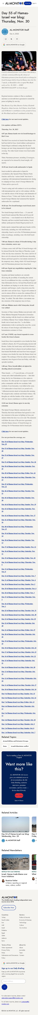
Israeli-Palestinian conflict (19, 746)
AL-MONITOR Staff (19, 29)
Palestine (4, 930)
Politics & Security (24, 917)
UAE (3, 925)
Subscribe (27, 3)
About (21, 948)
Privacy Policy (6, 950)
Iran (3, 923)
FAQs (3, 953)
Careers (21, 955)
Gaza (5, 746)
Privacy (21, 800)
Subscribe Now (8, 907)
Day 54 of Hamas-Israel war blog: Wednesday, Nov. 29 (15, 835)
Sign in (34, 3)
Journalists (22, 950)
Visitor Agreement (7, 948)
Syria (3, 941)
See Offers (19, 795)
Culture (21, 925)
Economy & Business (25, 920)
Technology (22, 923)
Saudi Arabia (5, 920)
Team (21, 953)
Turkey (3, 917)
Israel (3, 928)
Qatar (3, 936)
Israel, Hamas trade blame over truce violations (14, 875)
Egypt (3, 933)
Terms (16, 800)
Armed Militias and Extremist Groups (15, 741)
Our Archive (23, 928)
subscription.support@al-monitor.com (12, 998)
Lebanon (4, 938)
